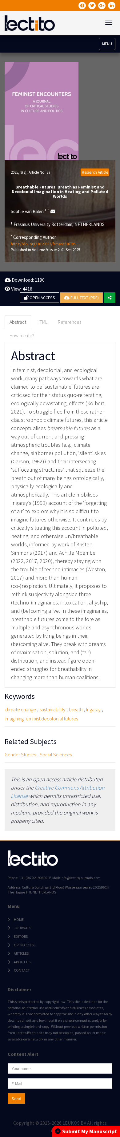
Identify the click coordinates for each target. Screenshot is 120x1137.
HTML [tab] (42, 322)
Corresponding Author (33, 237)
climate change (20, 709)
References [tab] (69, 322)
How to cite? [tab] (22, 335)
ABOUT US (22, 962)
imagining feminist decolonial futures (41, 718)
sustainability (52, 709)
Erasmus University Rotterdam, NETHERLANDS (58, 224)
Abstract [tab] (18, 322)
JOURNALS (22, 927)
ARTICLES (21, 953)
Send (16, 1098)
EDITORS (21, 936)
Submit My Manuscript (89, 1131)
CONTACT (22, 970)
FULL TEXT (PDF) (84, 297)
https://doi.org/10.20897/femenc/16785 (43, 244)
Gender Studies (20, 754)
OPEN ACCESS (42, 297)
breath (75, 709)
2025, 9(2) (18, 172)
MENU (107, 43)
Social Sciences (56, 754)
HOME (19, 919)
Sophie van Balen (30, 211)
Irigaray (93, 709)
